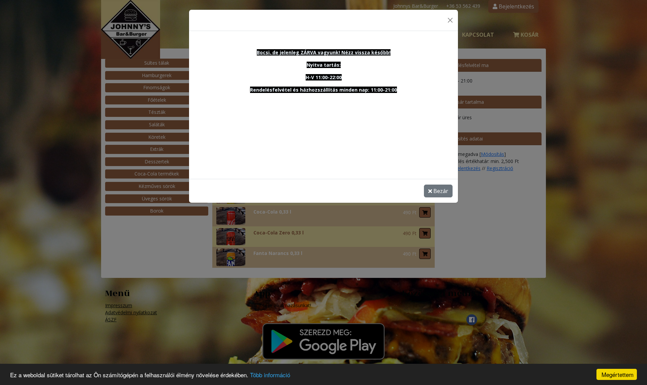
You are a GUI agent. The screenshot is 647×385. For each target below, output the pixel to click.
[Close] (450, 20)
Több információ (270, 375)
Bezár (440, 191)
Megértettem (618, 374)
